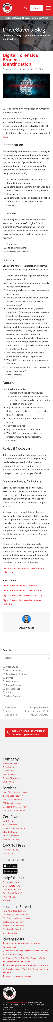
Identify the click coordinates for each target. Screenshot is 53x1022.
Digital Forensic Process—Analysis (20, 585)
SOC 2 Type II (9, 821)
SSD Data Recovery (12, 803)
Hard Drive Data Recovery (15, 792)
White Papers (13, 696)
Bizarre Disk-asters (11, 778)
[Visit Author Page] (26, 618)
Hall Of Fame (12, 681)
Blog (19, 35)
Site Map (7, 900)
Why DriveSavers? (11, 763)
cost (5, 136)
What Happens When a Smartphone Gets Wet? (27, 965)
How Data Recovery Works (18, 976)
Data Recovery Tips (12, 889)
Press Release (13, 688)
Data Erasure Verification (14, 810)
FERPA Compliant (11, 839)
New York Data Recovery (14, 911)
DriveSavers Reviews (16, 674)
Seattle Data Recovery (13, 922)
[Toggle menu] (48, 8)
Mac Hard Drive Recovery (15, 807)
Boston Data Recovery (13, 925)
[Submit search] (48, 658)
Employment (8, 782)
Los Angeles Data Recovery (15, 914)
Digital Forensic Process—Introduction (22, 595)
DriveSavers (9, 35)
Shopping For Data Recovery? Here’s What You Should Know (34, 711)
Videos (9, 692)
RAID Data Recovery (12, 799)
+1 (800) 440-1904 (11, 849)
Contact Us (8, 853)
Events (9, 677)
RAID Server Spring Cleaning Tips (10, 711)
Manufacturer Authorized (14, 828)
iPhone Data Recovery (13, 796)
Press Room (8, 767)
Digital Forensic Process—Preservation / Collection (23, 602)
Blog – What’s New (11, 886)
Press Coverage (14, 685)
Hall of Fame (9, 774)
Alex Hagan (28, 69)
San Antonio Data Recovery (15, 929)
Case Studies (12, 666)
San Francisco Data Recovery (16, 918)
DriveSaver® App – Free (14, 893)
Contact (36, 7)
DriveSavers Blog (14, 670)
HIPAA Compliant (11, 835)
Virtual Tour (8, 770)
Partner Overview (11, 882)
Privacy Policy (9, 897)
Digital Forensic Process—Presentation (22, 590)
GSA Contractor (10, 832)
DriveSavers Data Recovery (18, 1002)
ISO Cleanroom (10, 824)
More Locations (10, 933)
